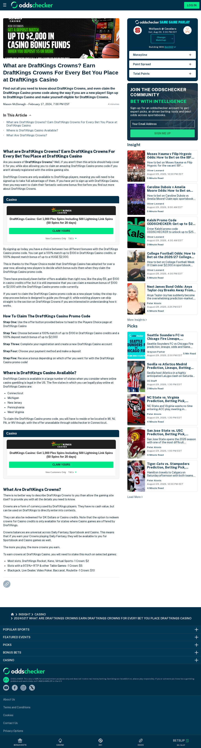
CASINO (60, 745)
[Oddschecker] (24, 671)
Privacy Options (13, 730)
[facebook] (15, 688)
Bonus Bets (20, 745)
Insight (134, 144)
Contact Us (10, 723)
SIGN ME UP (162, 133)
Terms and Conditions (16, 707)
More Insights (136, 319)
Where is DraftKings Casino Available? (32, 130)
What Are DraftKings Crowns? (26, 135)
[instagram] (23, 688)
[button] (180, 740)
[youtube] (6, 688)
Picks (132, 326)
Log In (191, 5)
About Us (9, 699)
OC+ (100, 745)
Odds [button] (141, 745)
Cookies (8, 715)
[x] (32, 688)
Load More (134, 497)
